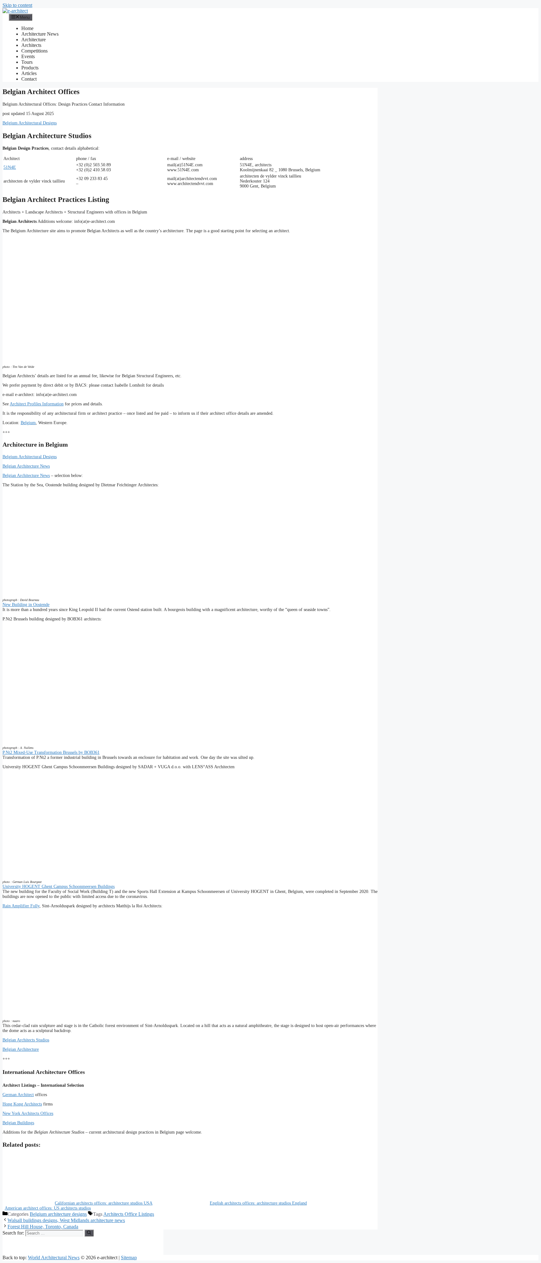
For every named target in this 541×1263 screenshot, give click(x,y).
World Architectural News (54, 1257)
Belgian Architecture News (26, 466)
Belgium (28, 422)
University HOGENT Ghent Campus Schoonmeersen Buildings (59, 886)
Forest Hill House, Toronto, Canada (43, 1226)
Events (28, 56)
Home (27, 28)
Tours (27, 62)
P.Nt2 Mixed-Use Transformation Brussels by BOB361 (51, 752)
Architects (31, 45)
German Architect (18, 1094)
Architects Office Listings (128, 1214)
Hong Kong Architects (22, 1104)
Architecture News (40, 34)
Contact (29, 79)
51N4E (9, 167)
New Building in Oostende (26, 604)
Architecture (33, 39)
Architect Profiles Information (37, 404)
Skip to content (17, 5)
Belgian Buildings (18, 1122)
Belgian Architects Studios (26, 1040)
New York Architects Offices (28, 1113)
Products (30, 67)
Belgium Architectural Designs (30, 123)
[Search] (89, 1233)
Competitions (34, 50)
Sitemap (129, 1257)
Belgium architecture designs (58, 1214)
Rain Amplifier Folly (21, 906)
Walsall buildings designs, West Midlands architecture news (66, 1220)
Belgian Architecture (21, 1049)
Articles (29, 73)
